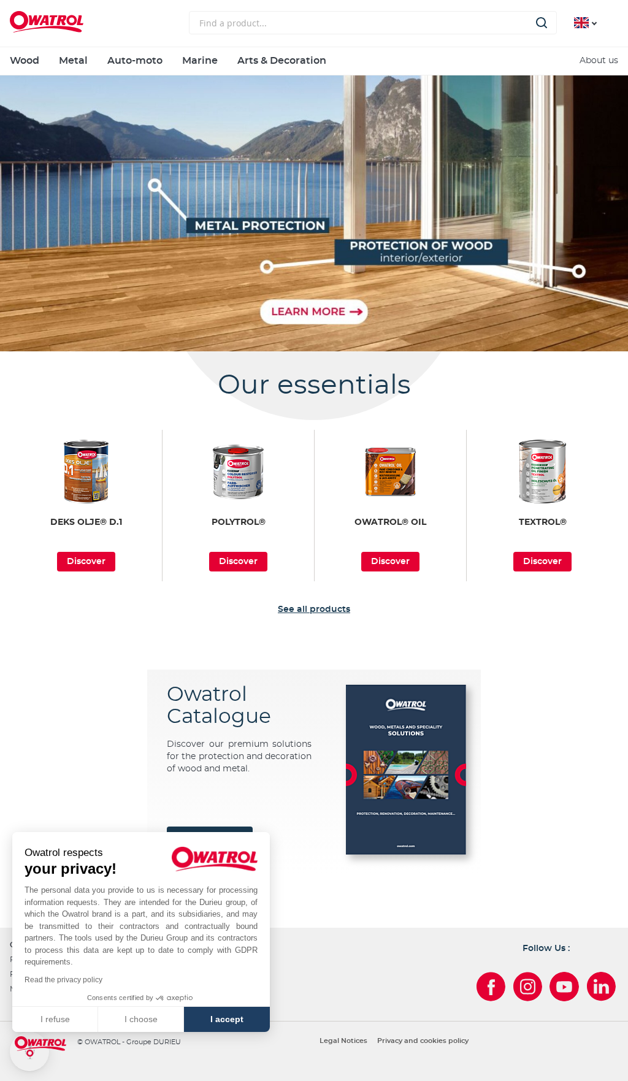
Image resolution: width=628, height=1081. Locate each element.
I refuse (55, 1019)
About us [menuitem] (599, 60)
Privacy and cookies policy (423, 1040)
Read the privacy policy (63, 980)
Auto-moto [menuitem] (135, 61)
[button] (29, 1051)
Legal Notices (343, 1040)
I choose (141, 1019)
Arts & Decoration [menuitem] (281, 61)
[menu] (314, 61)
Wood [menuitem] (24, 61)
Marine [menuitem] (200, 61)
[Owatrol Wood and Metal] (314, 213)
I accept (226, 1019)
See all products (314, 609)
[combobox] (373, 22)
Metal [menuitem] (73, 61)
